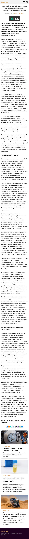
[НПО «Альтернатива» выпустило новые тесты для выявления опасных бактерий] (14, 467)
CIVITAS (4, 2)
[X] (16, 426)
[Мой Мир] (22, 426)
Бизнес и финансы (19, 13)
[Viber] (18, 426)
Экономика (6, 446)
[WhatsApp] (20, 426)
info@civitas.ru (4, 536)
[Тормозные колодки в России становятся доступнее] (14, 437)
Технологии (7, 475)
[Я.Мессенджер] (11, 426)
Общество (6, 510)
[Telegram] (13, 426)
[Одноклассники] (9, 426)
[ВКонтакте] (7, 426)
